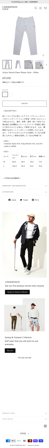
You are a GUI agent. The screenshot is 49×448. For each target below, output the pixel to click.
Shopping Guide (8, 413)
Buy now (10, 350)
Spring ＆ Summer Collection (17, 292)
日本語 (23, 433)
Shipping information (14, 186)
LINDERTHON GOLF (9, 8)
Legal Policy (7, 419)
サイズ (5, 90)
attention (8, 192)
